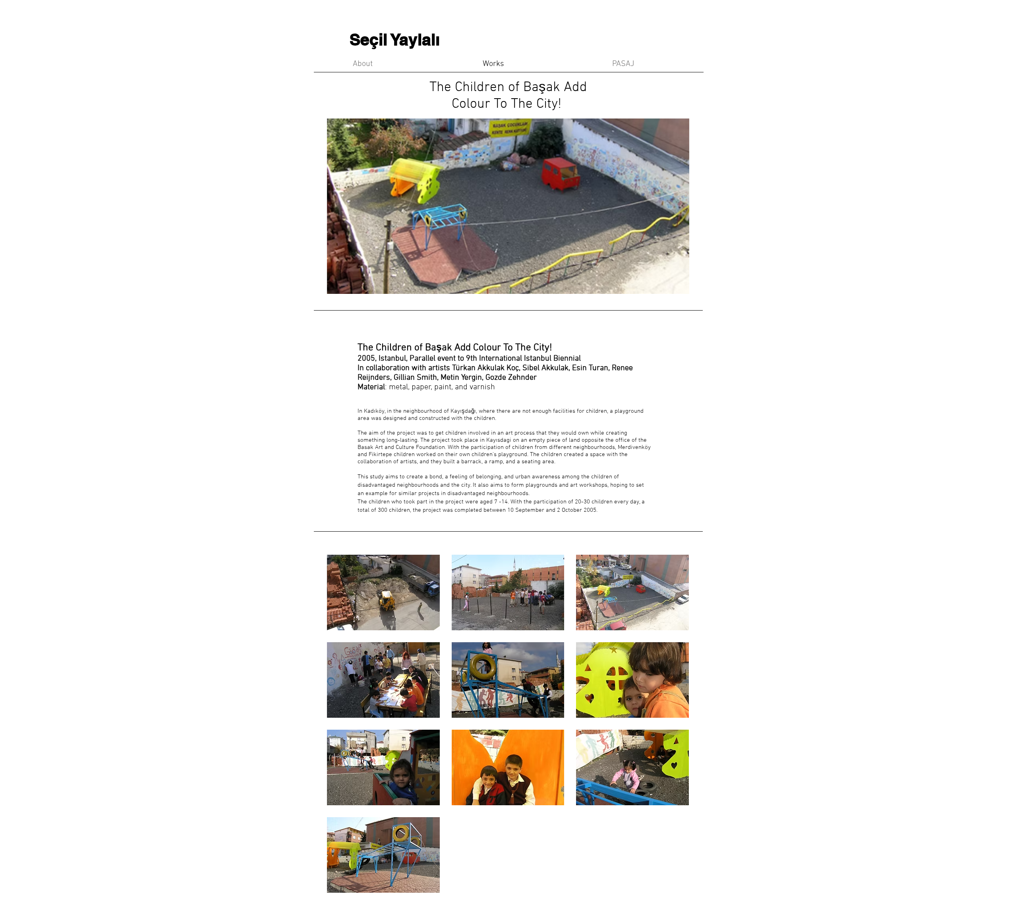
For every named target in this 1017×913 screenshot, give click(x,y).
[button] (383, 592)
